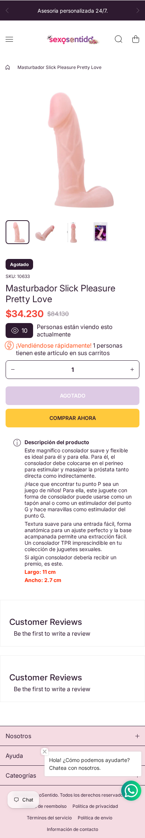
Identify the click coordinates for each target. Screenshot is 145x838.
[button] (9, 10)
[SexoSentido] (72, 39)
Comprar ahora (72, 418)
